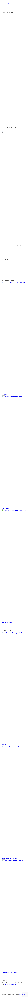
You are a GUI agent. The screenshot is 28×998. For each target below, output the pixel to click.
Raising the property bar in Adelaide (11, 127)
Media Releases (6, 270)
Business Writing (6, 268)
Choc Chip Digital (22, 994)
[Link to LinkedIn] (16, 996)
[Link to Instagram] (22, 996)
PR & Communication (7, 264)
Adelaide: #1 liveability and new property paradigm (12, 245)
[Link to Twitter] (18, 996)
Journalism (4, 266)
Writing (3, 262)
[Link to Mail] (25, 996)
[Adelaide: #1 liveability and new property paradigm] (14, 187)
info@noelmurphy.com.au (10, 984)
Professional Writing (7, 272)
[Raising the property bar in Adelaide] (14, 70)
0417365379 (8, 986)
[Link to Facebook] (20, 996)
